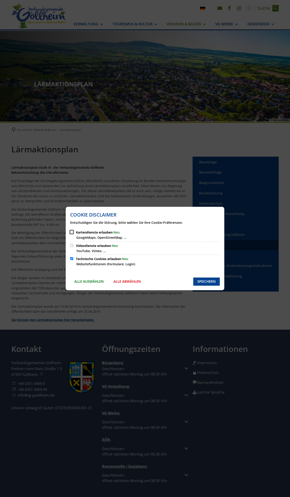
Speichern (206, 281)
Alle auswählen (89, 281)
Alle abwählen (127, 281)
